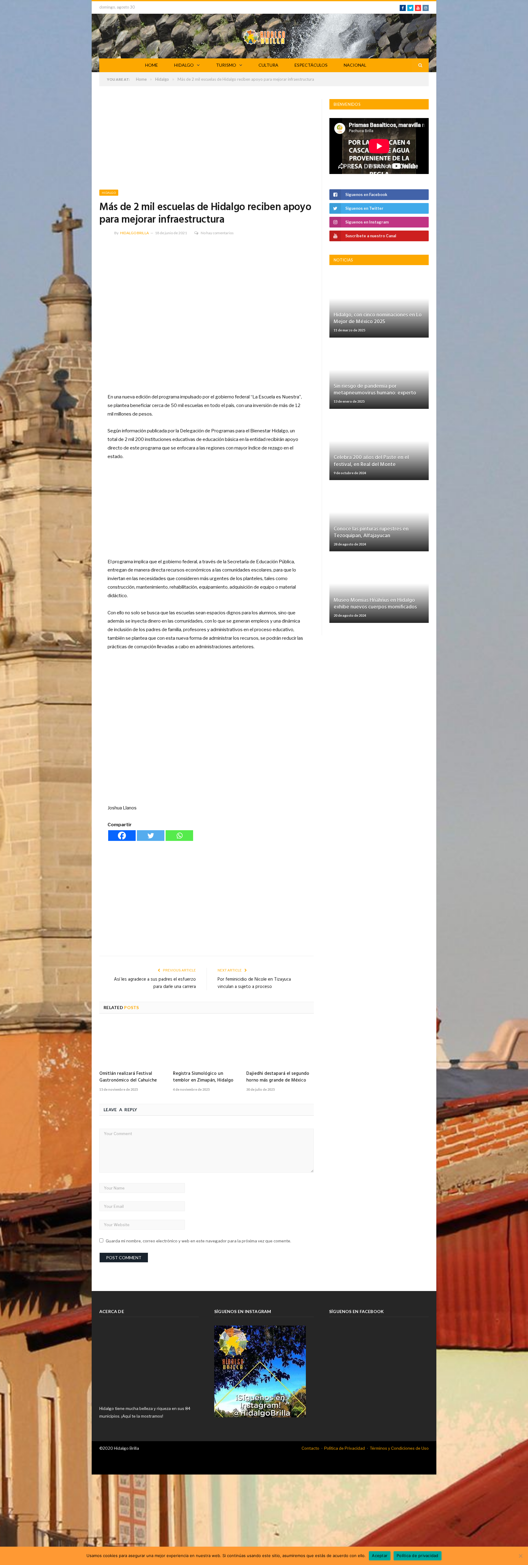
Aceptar (379, 1555)
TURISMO (226, 65)
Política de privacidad (417, 1555)
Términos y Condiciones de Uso (399, 1448)
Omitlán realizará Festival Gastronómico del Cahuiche (128, 1077)
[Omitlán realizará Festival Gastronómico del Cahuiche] (133, 1044)
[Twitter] (150, 835)
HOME (151, 65)
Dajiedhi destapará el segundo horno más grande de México (277, 1077)
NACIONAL (355, 65)
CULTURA (268, 65)
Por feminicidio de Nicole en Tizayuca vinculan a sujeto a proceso (254, 983)
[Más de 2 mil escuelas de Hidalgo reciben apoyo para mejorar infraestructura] (206, 313)
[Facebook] (122, 835)
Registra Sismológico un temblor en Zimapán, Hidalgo (203, 1077)
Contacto (310, 1448)
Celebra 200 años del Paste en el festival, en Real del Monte (371, 460)
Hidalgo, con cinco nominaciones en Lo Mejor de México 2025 (378, 318)
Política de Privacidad (344, 1448)
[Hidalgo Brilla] (264, 36)
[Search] (420, 65)
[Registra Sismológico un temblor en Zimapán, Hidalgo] (206, 1044)
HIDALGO (184, 65)
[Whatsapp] (179, 835)
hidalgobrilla (134, 233)
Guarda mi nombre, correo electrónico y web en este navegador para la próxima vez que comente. (198, 1240)
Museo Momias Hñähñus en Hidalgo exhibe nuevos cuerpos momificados (375, 603)
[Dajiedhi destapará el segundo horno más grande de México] (280, 1044)
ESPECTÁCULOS (311, 65)
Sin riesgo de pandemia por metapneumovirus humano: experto (375, 389)
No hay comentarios (217, 233)
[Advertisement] (206, 144)
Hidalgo (109, 192)
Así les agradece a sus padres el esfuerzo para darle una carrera (155, 983)
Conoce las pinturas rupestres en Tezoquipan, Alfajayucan (371, 532)
